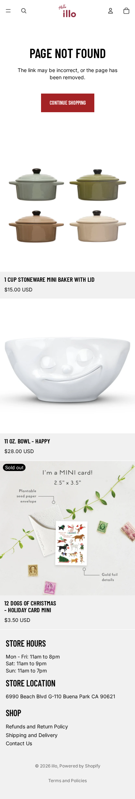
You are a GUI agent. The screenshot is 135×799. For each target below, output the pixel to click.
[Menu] (8, 11)
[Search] (24, 11)
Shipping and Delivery (32, 735)
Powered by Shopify (79, 766)
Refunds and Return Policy (37, 726)
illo (54, 766)
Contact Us (19, 743)
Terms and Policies (67, 780)
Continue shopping (68, 103)
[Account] (110, 11)
